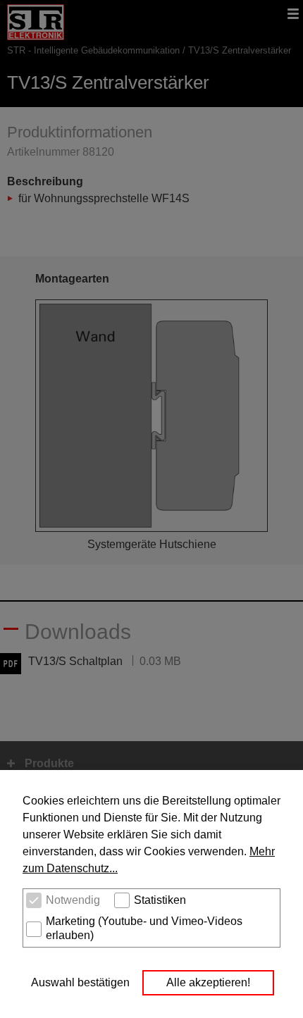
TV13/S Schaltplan (75, 661)
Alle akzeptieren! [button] (208, 982)
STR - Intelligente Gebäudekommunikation (93, 50)
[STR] (35, 32)
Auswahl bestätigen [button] (80, 982)
